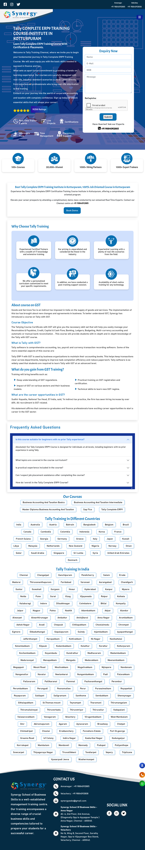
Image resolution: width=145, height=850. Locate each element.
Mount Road (39, 667)
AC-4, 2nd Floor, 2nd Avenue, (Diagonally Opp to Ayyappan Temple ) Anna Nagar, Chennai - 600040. (80, 814)
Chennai (24, 575)
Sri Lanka (78, 553)
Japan (110, 539)
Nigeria (95, 546)
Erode (122, 575)
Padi (105, 674)
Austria (53, 525)
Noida (23, 596)
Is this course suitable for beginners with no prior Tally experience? (50, 439)
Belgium (109, 525)
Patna (53, 610)
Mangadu (70, 660)
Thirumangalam (119, 703)
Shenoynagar (124, 695)
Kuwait (125, 539)
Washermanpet (86, 759)
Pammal (70, 681)
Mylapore (106, 667)
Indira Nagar (69, 738)
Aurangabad (105, 582)
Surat (53, 596)
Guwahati (36, 589)
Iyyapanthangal (125, 632)
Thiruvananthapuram (40, 582)
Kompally (121, 603)
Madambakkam (118, 653)
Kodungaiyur (118, 738)
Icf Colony (48, 738)
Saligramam (60, 695)
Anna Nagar (103, 618)
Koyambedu (51, 653)
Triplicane (127, 752)
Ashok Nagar (23, 625)
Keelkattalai (116, 639)
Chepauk (58, 625)
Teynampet (75, 703)
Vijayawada (86, 596)
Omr (22, 724)
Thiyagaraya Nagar (43, 752)
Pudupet (101, 745)
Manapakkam (50, 660)
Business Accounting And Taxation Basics (44, 502)
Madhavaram (94, 653)
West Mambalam (119, 717)
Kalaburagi (25, 603)
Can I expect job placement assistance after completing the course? (50, 475)
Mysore (125, 589)
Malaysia (32, 546)
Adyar (108, 610)
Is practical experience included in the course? (39, 468)
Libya (16, 546)
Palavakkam (123, 674)
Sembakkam (101, 695)
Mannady (83, 745)
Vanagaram (50, 717)
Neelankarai (61, 674)
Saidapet (39, 695)
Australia (35, 525)
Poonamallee (64, 688)
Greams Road (27, 738)
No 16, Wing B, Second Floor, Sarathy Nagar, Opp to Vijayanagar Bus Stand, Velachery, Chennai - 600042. (80, 833)
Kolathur (85, 646)
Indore (43, 603)
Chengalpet (43, 575)
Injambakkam (101, 632)
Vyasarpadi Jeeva (60, 759)
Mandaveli (64, 745)
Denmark (72, 560)
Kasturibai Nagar (94, 738)
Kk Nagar (95, 639)
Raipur (104, 596)
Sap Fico (87, 509)
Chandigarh (127, 582)
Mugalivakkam (85, 667)
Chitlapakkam (79, 625)
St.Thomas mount (51, 703)
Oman (129, 546)
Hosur (72, 589)
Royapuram (20, 695)
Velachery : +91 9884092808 (74, 793)
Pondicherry (87, 575)
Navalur (42, 674)
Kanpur (109, 589)
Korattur (103, 646)
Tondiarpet (90, 752)
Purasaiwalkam (103, 688)
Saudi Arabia (37, 553)
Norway (112, 546)
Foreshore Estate (92, 731)
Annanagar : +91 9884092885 (75, 786)
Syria (95, 553)
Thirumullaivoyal (29, 710)
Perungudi (42, 688)
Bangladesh (89, 525)
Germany (62, 539)
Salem (106, 575)
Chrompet (124, 625)
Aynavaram (82, 724)
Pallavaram (29, 681)
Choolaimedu (102, 625)
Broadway (102, 724)
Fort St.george (117, 731)
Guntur (19, 589)
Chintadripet (26, 731)
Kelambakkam (22, 646)
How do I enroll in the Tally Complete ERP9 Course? (42, 482)
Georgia (44, 539)
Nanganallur (21, 674)
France (117, 532)
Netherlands (53, 546)
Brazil (126, 525)
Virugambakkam (93, 717)
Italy (95, 539)
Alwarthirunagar (39, 618)
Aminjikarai (82, 618)
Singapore (59, 553)
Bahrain (70, 525)
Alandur (124, 610)
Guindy (81, 632)
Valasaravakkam (26, 717)
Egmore (16, 632)
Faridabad (66, 582)
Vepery (109, 752)
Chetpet (121, 724)
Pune (38, 596)
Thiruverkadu (54, 710)
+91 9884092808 (134, 7)
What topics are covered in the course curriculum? (41, 460)
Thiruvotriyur (76, 710)
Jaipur (20, 610)
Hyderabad (90, 589)
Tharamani (95, 703)
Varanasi (85, 582)
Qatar (19, 553)
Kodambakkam (63, 646)
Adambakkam (88, 610)
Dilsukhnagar (63, 603)
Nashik (68, 610)
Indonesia (84, 532)
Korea (102, 532)
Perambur (117, 681)
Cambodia (46, 532)
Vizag (68, 596)
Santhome (81, 695)
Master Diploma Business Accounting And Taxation (48, 509)
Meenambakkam (116, 660)
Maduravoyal (27, 660)
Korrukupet (22, 745)
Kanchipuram (65, 575)
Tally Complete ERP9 (112, 509)
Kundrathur (72, 653)
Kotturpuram (123, 646)
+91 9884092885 (118, 7)
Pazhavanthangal (93, 681)
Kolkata (121, 596)
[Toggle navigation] (140, 17)
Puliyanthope (121, 745)
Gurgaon (55, 589)
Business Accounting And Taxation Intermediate (98, 502)
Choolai (46, 731)
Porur (83, 688)
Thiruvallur (98, 710)
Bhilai (103, 603)
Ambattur (62, 618)
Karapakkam (53, 639)
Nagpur (36, 610)
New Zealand (75, 546)
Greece (80, 539)
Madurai (16, 582)
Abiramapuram (41, 724)
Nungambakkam (85, 674)
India (18, 525)
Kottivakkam (75, 639)
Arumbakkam (126, 618)
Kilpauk (43, 646)
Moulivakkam (61, 667)
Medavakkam (91, 660)
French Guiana (23, 539)
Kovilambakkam (27, 653)
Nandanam (126, 667)
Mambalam (43, 745)
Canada (27, 532)
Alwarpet (17, 618)
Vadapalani (119, 710)
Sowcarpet (18, 752)
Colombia (65, 532)
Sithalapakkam (25, 703)
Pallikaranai (51, 681)
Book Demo (72, 210)
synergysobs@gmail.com (73, 801)
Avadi (42, 625)
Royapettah (126, 688)
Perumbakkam (20, 688)
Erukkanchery (66, 731)
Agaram (63, 724)
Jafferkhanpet (30, 639)
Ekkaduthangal (37, 632)
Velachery (70, 717)
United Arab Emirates (118, 553)
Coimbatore (85, 603)
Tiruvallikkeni (69, 752)
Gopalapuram (61, 632)
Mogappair (18, 667)
